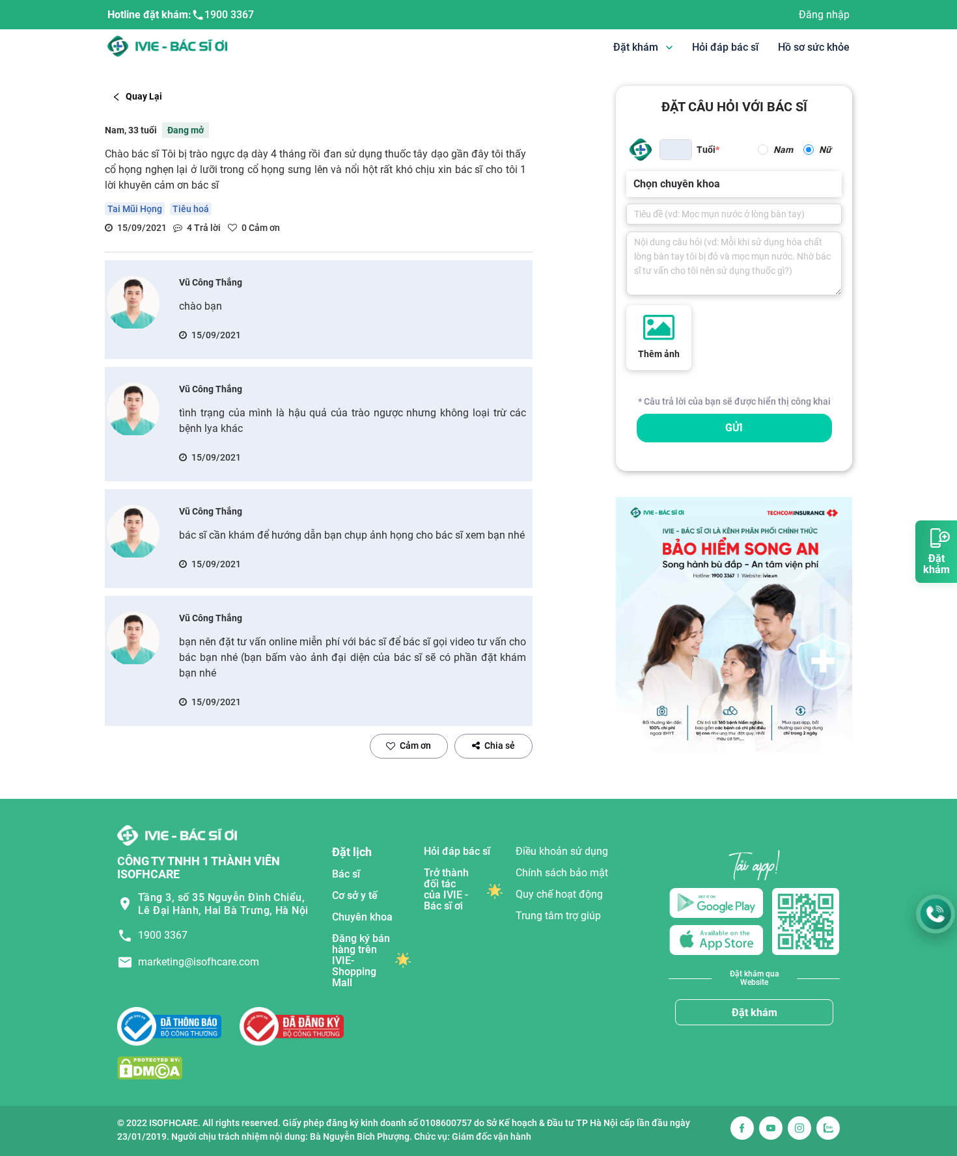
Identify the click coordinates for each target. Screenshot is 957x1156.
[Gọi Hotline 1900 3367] (935, 914)
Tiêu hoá (191, 209)
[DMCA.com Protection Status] (149, 1068)
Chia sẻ (499, 745)
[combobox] (634, 184)
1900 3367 (229, 14)
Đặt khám (754, 1012)
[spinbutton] (675, 149)
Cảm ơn (415, 745)
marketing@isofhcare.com (198, 962)
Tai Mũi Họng (134, 209)
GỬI (734, 428)
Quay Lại (144, 96)
